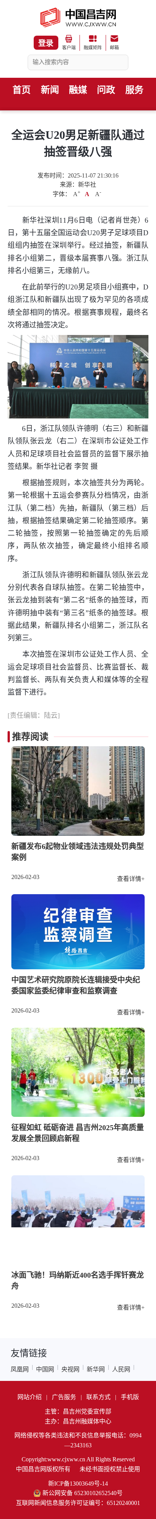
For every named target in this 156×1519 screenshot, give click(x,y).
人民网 (121, 1369)
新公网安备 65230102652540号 (82, 1493)
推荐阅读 (30, 736)
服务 (134, 90)
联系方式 (98, 1397)
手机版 (130, 1397)
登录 (45, 43)
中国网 (45, 1369)
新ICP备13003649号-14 (78, 1483)
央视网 (70, 1369)
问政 (106, 90)
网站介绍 (29, 1397)
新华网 (96, 1369)
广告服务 (64, 1397)
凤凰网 (20, 1369)
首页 (21, 90)
